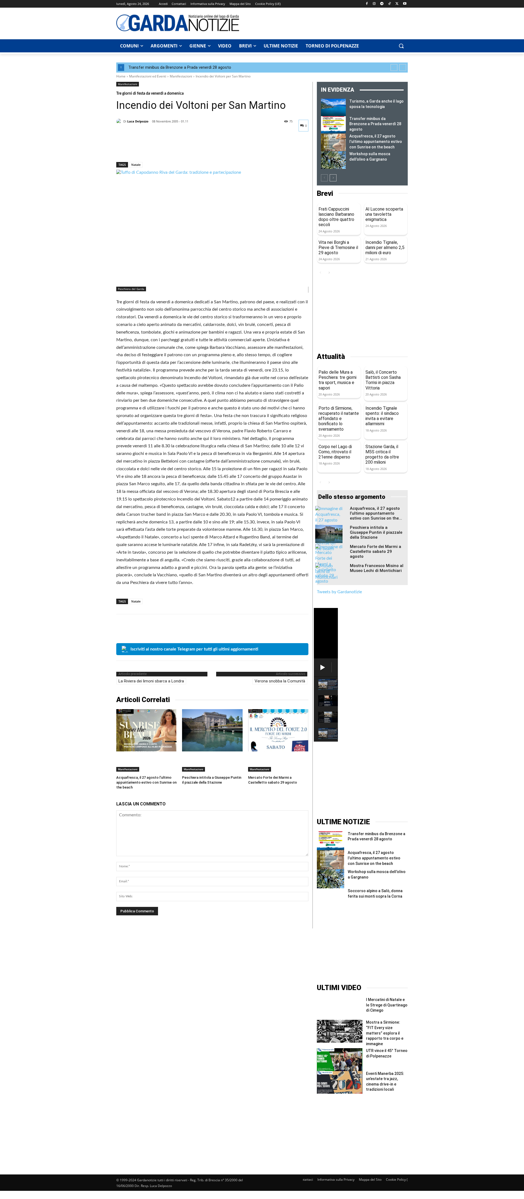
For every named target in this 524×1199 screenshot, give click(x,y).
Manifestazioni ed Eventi (147, 76)
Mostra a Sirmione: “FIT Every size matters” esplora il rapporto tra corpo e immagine (384, 1033)
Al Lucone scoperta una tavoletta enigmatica (384, 214)
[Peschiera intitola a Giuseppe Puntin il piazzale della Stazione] (212, 730)
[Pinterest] (146, 147)
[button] (401, 45)
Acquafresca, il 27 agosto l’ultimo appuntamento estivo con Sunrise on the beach (146, 782)
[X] (397, 4)
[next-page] (333, 177)
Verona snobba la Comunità (280, 681)
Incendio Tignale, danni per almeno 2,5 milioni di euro (384, 247)
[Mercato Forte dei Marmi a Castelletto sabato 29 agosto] (278, 730)
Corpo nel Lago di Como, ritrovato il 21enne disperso (335, 452)
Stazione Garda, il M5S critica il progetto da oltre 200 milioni (382, 454)
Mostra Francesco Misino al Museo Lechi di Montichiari (376, 568)
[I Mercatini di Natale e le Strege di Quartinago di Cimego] (339, 1008)
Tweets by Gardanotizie (339, 592)
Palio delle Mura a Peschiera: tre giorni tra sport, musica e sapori (337, 380)
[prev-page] (324, 177)
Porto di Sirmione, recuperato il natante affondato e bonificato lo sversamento (338, 419)
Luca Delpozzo (137, 121)
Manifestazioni (181, 76)
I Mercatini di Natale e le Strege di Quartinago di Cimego (386, 1004)
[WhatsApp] (159, 147)
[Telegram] (382, 4)
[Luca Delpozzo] (119, 121)
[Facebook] (367, 4)
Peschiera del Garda (131, 289)
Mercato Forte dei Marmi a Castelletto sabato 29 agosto (375, 551)
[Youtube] (404, 4)
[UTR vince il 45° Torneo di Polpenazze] (339, 1059)
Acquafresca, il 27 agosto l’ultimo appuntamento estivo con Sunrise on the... (376, 513)
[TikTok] (389, 4)
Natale (136, 165)
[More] (172, 147)
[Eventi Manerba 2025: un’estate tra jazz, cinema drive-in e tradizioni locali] (339, 1082)
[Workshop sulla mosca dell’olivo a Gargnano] (333, 160)
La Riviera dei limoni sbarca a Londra (151, 681)
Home (121, 76)
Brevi (325, 193)
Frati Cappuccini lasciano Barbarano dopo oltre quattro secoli (336, 216)
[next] (402, 67)
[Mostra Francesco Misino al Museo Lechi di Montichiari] (329, 572)
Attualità (331, 357)
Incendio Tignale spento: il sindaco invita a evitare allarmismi (382, 416)
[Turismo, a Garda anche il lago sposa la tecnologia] (333, 107)
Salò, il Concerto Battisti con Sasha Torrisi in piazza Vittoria (383, 380)
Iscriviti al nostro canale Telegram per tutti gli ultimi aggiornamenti (194, 649)
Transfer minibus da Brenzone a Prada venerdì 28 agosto (179, 67)
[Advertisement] (326, 22)
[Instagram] (374, 4)
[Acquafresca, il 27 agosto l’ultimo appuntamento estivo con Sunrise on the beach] (146, 730)
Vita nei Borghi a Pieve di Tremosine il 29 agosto (338, 247)
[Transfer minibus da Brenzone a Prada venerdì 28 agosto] (333, 125)
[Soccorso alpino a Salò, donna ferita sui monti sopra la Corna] (330, 897)
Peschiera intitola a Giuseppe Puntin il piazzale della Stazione (376, 532)
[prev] (394, 67)
